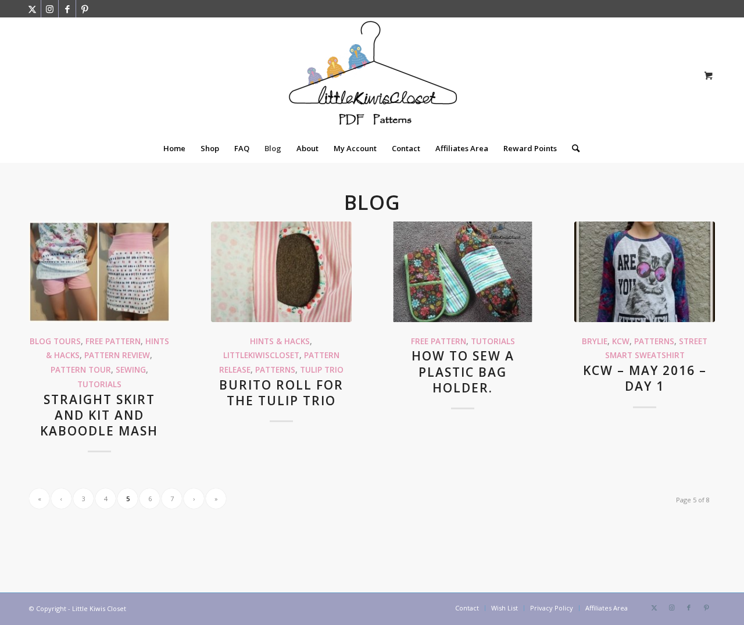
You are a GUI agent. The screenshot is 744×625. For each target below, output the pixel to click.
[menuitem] (174, 148)
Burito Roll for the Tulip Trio (281, 393)
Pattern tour (81, 370)
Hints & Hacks (280, 341)
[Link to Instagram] (49, 8)
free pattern (113, 341)
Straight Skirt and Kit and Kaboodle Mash (99, 415)
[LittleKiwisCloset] (372, 75)
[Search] (572, 148)
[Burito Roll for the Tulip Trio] (281, 272)
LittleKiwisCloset (261, 355)
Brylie (594, 341)
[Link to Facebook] (67, 8)
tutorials (99, 384)
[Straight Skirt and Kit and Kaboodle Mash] (99, 272)
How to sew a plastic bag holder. (463, 372)
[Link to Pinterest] (85, 8)
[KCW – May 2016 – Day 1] (644, 272)
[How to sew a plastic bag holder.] (462, 272)
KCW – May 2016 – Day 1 (645, 378)
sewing (131, 370)
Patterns (275, 370)
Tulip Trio (322, 370)
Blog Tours (55, 341)
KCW (620, 341)
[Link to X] (32, 8)
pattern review (117, 355)
